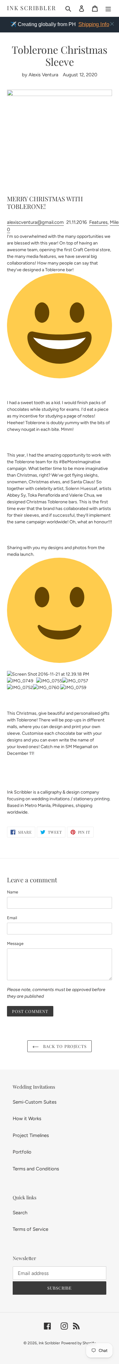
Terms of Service (30, 1229)
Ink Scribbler (31, 8)
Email (12, 917)
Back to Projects (64, 1046)
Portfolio (22, 1152)
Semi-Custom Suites (34, 1102)
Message (15, 943)
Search (20, 1213)
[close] (112, 24)
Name (12, 892)
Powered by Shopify (78, 1343)
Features (98, 222)
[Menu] (108, 8)
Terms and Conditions (36, 1169)
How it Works (27, 1118)
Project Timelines (31, 1135)
